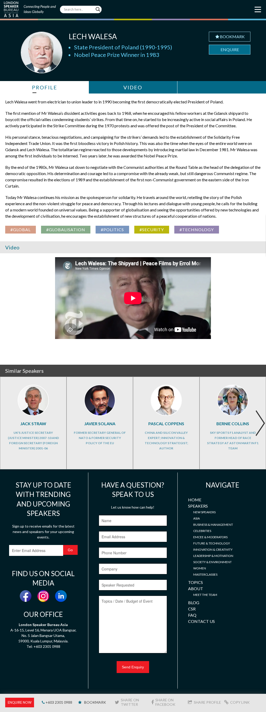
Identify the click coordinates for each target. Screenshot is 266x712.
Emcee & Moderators (210, 537)
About (195, 588)
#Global (20, 229)
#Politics (112, 229)
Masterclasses (205, 574)
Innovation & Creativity (212, 549)
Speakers (198, 505)
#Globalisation (65, 229)
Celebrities (202, 531)
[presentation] (260, 423)
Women (199, 568)
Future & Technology (211, 543)
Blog (193, 602)
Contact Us (201, 621)
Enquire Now (19, 702)
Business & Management (213, 525)
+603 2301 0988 (58, 702)
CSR (192, 608)
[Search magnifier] (98, 9)
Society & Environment (212, 562)
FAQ (192, 615)
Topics (195, 582)
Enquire (230, 49)
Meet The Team (205, 595)
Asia (196, 518)
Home (194, 499)
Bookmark (232, 36)
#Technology (196, 229)
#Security (151, 229)
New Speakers (204, 512)
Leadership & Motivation (213, 556)
